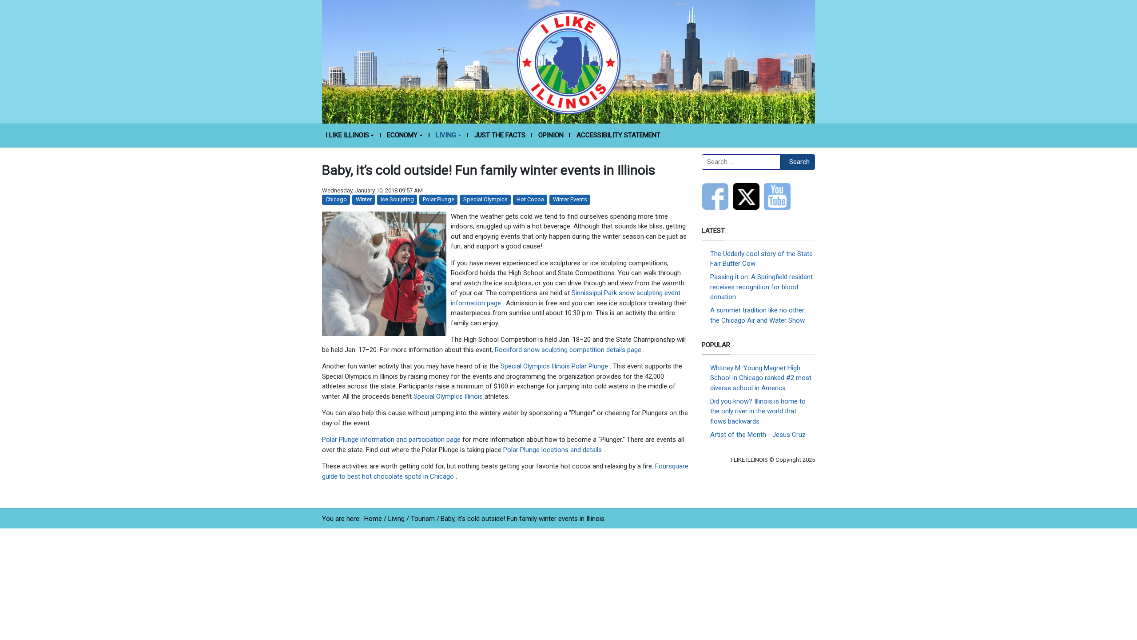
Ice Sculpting (397, 199)
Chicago (336, 199)
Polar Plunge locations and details (553, 450)
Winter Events (570, 199)
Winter (364, 199)
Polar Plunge (438, 199)
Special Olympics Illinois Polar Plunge (555, 366)
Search (799, 162)
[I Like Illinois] (568, 61)
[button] (350, 135)
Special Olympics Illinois (449, 396)
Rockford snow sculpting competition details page (569, 350)
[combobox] (741, 162)
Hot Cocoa (530, 199)
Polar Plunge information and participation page (392, 440)
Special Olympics (485, 199)
